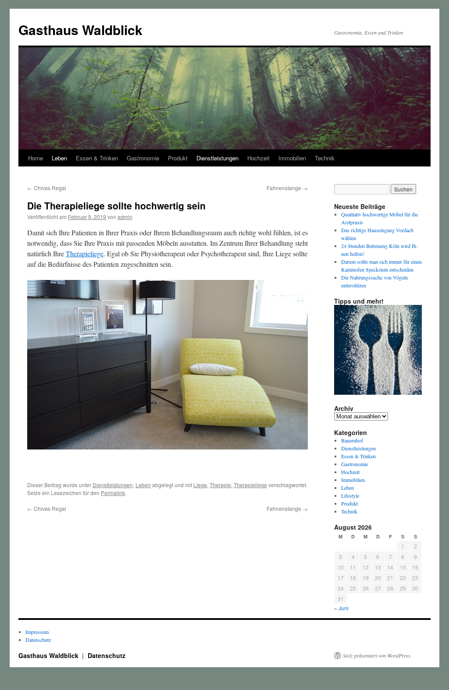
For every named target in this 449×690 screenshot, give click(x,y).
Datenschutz (38, 639)
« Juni (341, 608)
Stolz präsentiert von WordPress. (377, 655)
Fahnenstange (287, 187)
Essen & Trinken (97, 158)
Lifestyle (350, 495)
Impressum (37, 631)
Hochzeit (258, 158)
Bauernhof (352, 440)
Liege (200, 484)
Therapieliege (84, 253)
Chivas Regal (46, 187)
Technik (325, 158)
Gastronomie (143, 158)
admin (125, 216)
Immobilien (292, 158)
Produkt (178, 158)
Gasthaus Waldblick (80, 29)
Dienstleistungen (217, 158)
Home (35, 158)
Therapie (220, 484)
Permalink (113, 492)
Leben (59, 158)
